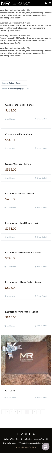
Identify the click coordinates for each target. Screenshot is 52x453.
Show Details (42, 119)
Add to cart (11, 119)
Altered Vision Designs (26, 447)
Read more (11, 398)
